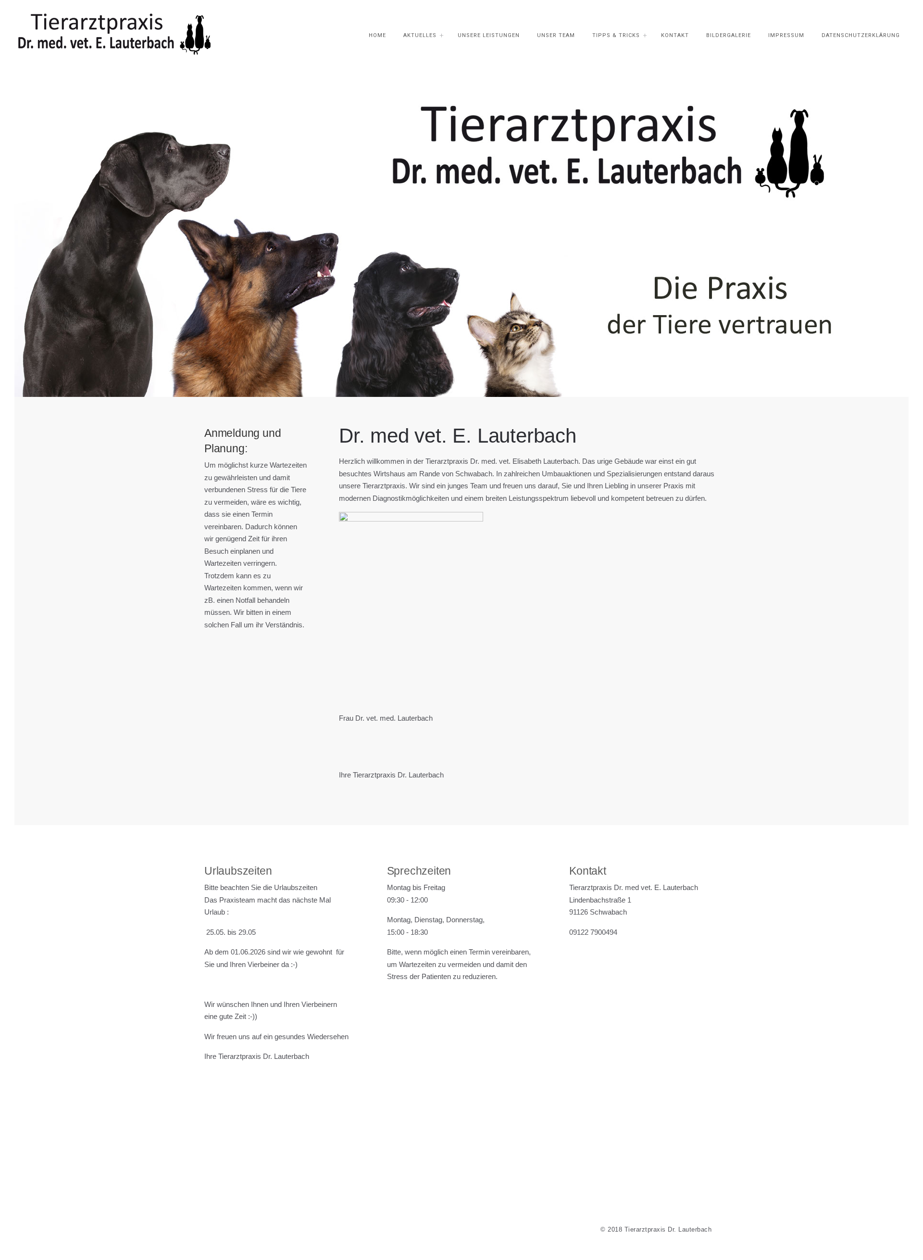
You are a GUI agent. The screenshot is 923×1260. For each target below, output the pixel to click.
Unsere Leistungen (489, 35)
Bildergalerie (728, 35)
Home (377, 35)
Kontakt (675, 35)
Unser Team (556, 35)
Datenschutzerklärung (861, 35)
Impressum (786, 35)
